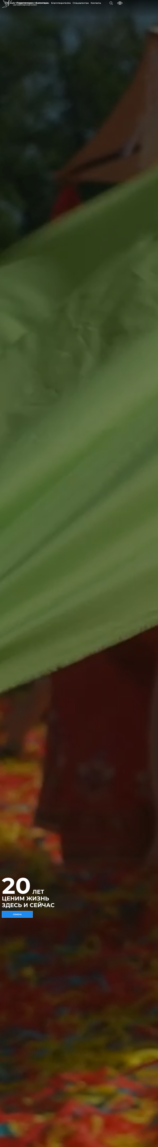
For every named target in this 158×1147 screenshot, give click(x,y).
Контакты (96, 3)
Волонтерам (42, 3)
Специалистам (81, 3)
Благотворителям (61, 3)
